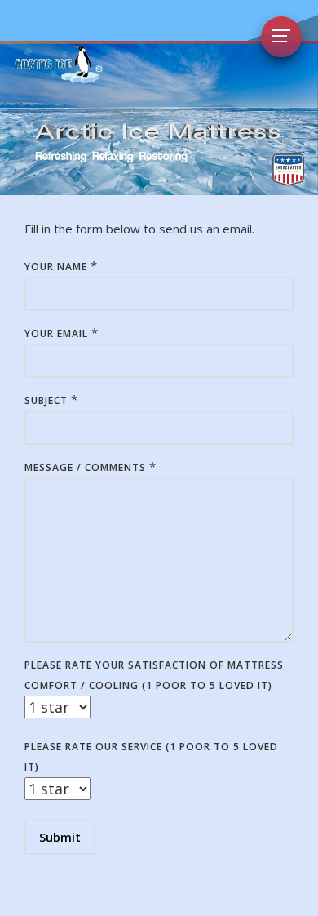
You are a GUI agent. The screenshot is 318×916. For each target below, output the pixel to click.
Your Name (55, 266)
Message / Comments (85, 467)
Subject (46, 400)
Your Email (56, 333)
